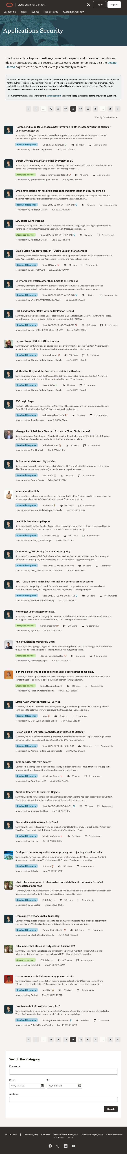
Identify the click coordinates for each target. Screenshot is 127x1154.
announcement (53, 95)
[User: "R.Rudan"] (8, 855)
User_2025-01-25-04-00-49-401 (58, 595)
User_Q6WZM (49, 264)
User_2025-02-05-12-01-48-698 (58, 565)
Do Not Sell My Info (69, 1134)
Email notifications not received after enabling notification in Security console (60, 190)
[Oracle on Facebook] (50, 1146)
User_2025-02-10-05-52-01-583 (58, 746)
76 (58, 108)
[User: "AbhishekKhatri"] (8, 434)
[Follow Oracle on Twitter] (58, 1146)
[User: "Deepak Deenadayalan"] (8, 644)
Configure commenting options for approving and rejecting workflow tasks (58, 852)
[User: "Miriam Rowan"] (8, 344)
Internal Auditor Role (27, 491)
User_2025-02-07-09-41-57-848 (58, 204)
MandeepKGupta (39, 660)
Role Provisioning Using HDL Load (35, 641)
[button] (108, 117)
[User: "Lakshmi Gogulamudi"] (8, 130)
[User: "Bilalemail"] (8, 494)
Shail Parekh (37, 450)
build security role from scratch (33, 761)
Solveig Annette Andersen (55, 1020)
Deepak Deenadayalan (52, 655)
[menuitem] (99, 4)
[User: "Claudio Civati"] (8, 524)
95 (110, 108)
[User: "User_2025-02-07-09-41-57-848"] (8, 193)
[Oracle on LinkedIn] (66, 1146)
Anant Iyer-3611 (38, 780)
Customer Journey (73, 11)
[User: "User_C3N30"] (8, 374)
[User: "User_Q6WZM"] (8, 254)
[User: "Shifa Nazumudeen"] (8, 675)
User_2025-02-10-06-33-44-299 (58, 325)
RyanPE (35, 630)
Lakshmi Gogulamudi (53, 144)
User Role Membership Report (32, 521)
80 (88, 108)
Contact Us (45, 1134)
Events (35, 11)
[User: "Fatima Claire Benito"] (8, 919)
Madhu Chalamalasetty (42, 600)
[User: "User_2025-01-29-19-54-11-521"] (8, 795)
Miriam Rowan (49, 355)
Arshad (34, 995)
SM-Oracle (47, 475)
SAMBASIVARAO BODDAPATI (46, 299)
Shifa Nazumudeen (50, 685)
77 (65, 108)
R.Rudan (46, 866)
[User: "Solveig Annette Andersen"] (8, 1009)
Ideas (23, 11)
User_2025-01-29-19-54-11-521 (57, 806)
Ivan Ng (34, 840)
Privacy (56, 1134)
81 (95, 108)
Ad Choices (59, 1137)
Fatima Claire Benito (52, 930)
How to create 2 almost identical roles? (37, 1006)
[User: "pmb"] (8, 705)
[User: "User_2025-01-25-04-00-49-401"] (8, 584)
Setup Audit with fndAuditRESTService (37, 701)
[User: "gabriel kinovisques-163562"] (8, 163)
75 (51, 108)
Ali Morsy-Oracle (51, 776)
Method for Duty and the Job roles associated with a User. (48, 371)
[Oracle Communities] (88, 4)
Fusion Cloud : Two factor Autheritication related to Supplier (49, 731)
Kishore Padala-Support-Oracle (46, 359)
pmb (44, 715)
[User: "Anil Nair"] (8, 979)
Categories (10, 11)
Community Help (31, 1134)
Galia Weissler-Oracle (53, 415)
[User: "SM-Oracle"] (8, 464)
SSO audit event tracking (29, 220)
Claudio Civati (49, 535)
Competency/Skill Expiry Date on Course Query (42, 551)
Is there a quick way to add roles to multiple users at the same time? (54, 671)
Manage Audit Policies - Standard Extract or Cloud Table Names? (52, 431)
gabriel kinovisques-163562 (54, 174)
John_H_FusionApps (41, 540)
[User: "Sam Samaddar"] (8, 614)
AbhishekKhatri (50, 445)
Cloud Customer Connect (31, 4)
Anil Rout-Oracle (39, 209)
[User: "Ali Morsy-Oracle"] (8, 765)
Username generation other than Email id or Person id (46, 280)
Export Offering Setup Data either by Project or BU (44, 160)
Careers (70, 1137)
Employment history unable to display (37, 915)
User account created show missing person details (44, 976)
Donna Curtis (37, 480)
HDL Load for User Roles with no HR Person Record (44, 311)
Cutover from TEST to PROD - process (37, 341)
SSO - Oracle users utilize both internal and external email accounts (54, 581)
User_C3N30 (48, 385)
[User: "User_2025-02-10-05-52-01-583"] (8, 735)
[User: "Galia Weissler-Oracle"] (8, 404)
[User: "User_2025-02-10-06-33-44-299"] (8, 314)
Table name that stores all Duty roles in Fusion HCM (45, 946)
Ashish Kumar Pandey (42, 1025)
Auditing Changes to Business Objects (37, 792)
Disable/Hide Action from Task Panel (36, 822)
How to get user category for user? (35, 611)
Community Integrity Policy (92, 1134)
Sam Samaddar (48, 625)
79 (80, 108)
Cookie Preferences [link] (114, 1134)
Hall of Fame (51, 11)
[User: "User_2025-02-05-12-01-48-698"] (8, 554)
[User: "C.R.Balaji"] (8, 885)
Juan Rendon (37, 420)
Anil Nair (46, 990)
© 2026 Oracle (11, 1134)
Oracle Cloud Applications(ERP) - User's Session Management (51, 250)
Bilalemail (47, 505)
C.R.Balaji (47, 900)
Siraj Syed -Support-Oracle (44, 720)
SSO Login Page (24, 401)
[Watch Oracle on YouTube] (73, 1146)
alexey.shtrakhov (39, 810)
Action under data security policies (35, 461)
